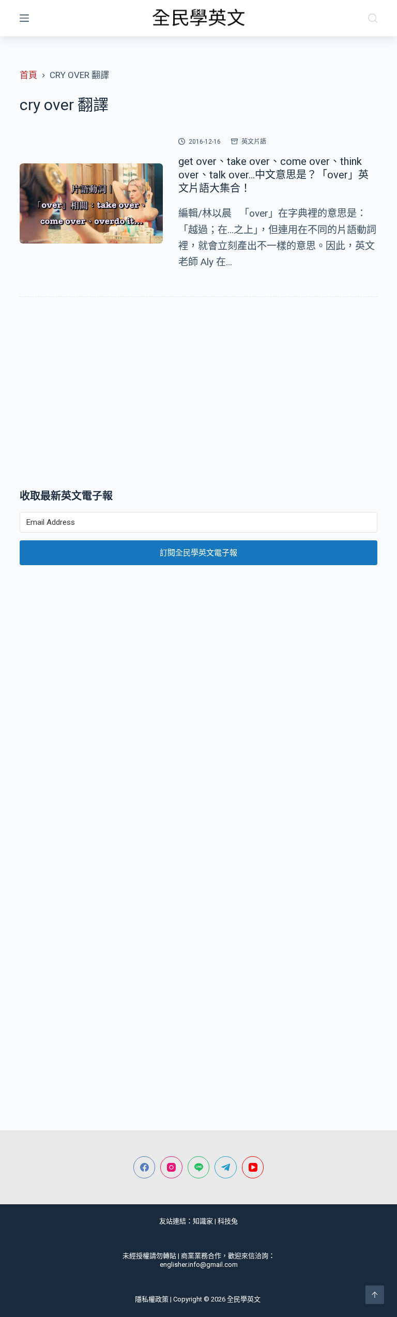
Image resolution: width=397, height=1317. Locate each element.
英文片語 (253, 141)
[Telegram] (226, 1167)
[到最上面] (374, 1294)
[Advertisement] (198, 395)
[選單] (24, 18)
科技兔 (228, 1221)
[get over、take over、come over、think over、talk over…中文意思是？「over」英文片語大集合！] (91, 203)
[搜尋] (372, 18)
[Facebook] (144, 1167)
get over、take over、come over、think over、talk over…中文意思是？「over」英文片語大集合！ (273, 174)
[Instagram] (171, 1167)
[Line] (199, 1167)
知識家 (203, 1221)
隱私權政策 (152, 1299)
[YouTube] (253, 1167)
